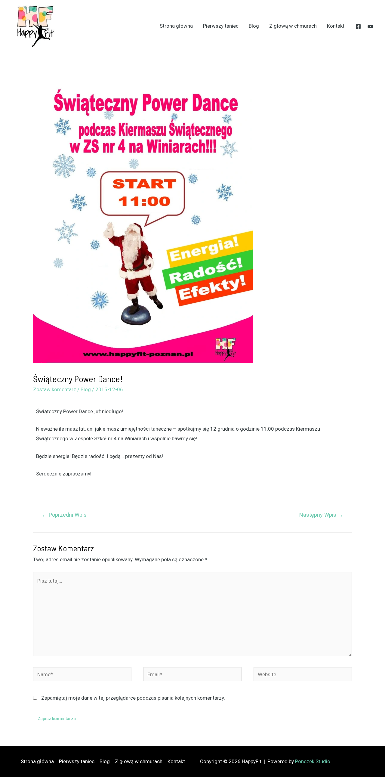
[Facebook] (358, 26)
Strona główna (176, 26)
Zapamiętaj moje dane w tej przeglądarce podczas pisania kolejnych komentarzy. (133, 698)
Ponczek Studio (312, 761)
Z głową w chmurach (293, 26)
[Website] (303, 675)
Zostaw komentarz (54, 389)
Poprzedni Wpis (64, 515)
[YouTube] (370, 26)
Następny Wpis (321, 515)
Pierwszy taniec (221, 26)
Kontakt (335, 26)
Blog (254, 26)
